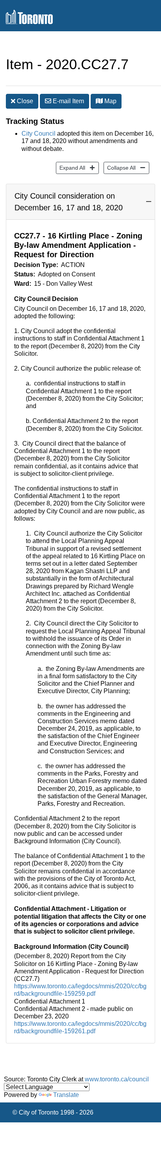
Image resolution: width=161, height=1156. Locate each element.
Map (109, 101)
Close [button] (24, 101)
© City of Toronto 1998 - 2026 (53, 1112)
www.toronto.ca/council (117, 1079)
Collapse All (120, 167)
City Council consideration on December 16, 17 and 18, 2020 (68, 202)
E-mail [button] (67, 101)
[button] (99, 101)
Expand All (70, 167)
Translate (66, 1094)
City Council (38, 133)
